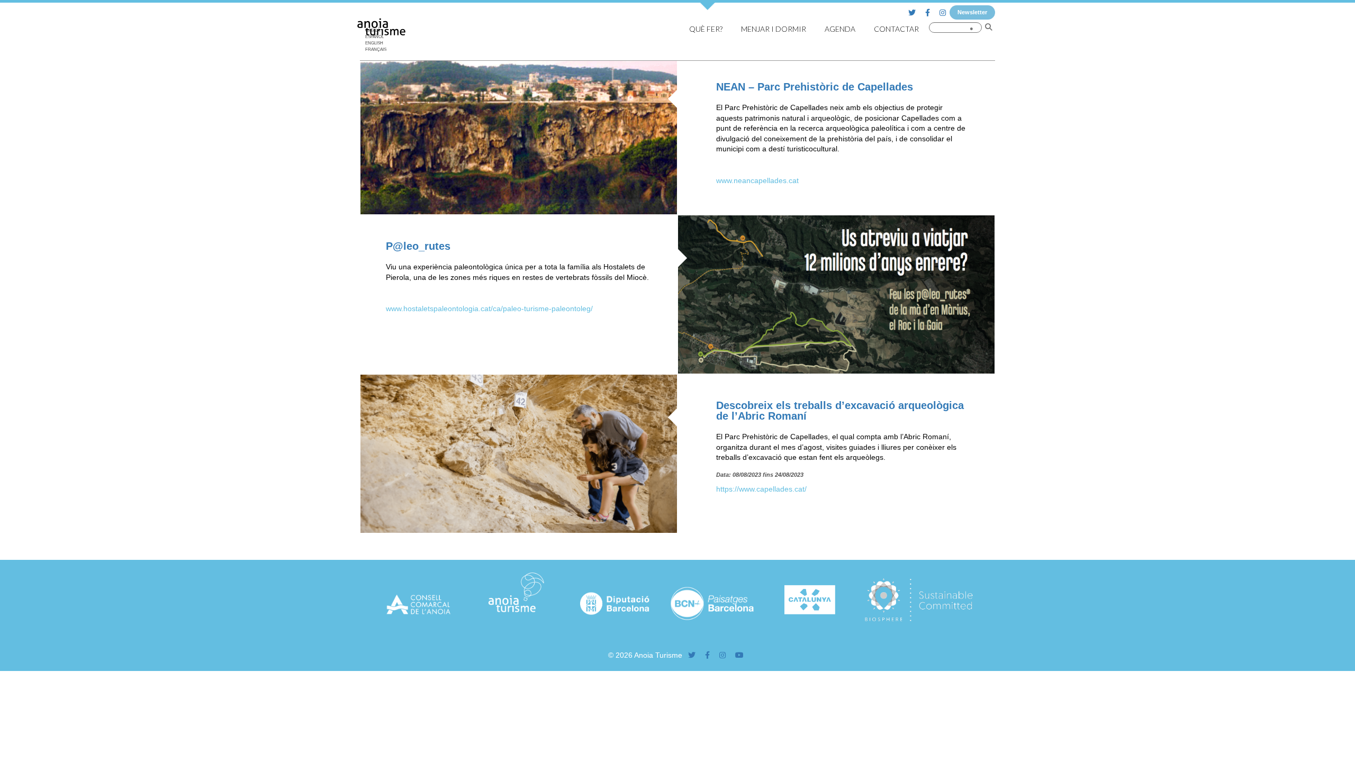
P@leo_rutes (418, 246)
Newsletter (972, 12)
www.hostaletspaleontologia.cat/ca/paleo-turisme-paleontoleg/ (489, 308)
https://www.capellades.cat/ (761, 489)
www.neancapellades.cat (757, 180)
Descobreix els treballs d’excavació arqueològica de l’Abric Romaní (840, 411)
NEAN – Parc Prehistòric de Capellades (814, 87)
